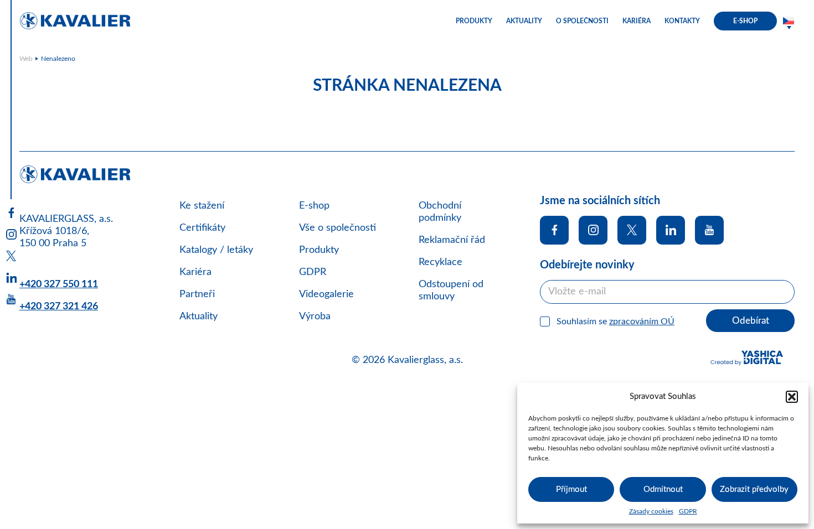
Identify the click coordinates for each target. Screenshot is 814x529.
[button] (791, 396)
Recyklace (440, 262)
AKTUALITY (524, 21)
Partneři (197, 294)
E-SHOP (745, 21)
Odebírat (750, 320)
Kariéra (195, 272)
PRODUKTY (474, 21)
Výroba (315, 316)
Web (26, 58)
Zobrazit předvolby (754, 489)
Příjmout (571, 489)
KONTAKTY (682, 21)
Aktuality (198, 316)
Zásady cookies (651, 511)
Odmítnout (663, 489)
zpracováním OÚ (641, 321)
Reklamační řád (452, 240)
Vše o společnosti (337, 228)
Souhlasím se (615, 321)
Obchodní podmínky (440, 212)
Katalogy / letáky (216, 250)
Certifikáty (202, 228)
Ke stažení (201, 206)
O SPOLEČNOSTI (582, 21)
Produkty (319, 250)
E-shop (314, 206)
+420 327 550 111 (58, 284)
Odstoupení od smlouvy (451, 290)
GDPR (688, 511)
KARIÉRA (636, 21)
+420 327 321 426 (58, 307)
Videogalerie (326, 294)
